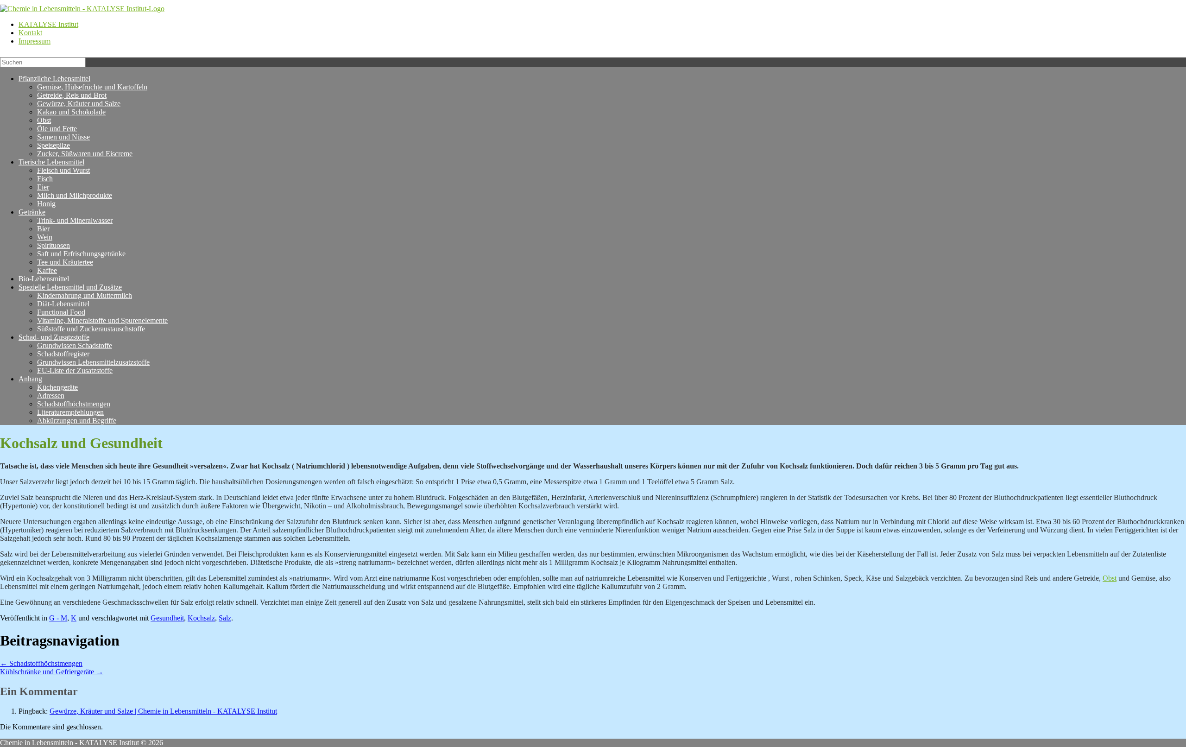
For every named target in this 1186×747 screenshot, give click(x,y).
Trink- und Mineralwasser (75, 220)
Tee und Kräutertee (65, 262)
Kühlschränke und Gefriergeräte (51, 672)
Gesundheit (167, 618)
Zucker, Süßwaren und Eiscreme (84, 154)
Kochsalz (201, 618)
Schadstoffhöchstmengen (41, 663)
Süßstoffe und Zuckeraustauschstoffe (91, 329)
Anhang (30, 379)
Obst (1110, 578)
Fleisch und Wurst (63, 170)
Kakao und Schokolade (71, 112)
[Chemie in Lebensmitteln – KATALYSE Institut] (82, 9)
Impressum (34, 41)
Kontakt (30, 33)
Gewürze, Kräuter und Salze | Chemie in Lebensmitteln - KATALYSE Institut (163, 711)
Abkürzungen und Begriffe (76, 420)
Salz (225, 618)
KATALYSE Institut (48, 24)
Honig (46, 204)
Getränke (32, 212)
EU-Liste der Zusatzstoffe (75, 370)
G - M (58, 618)
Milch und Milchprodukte (74, 195)
